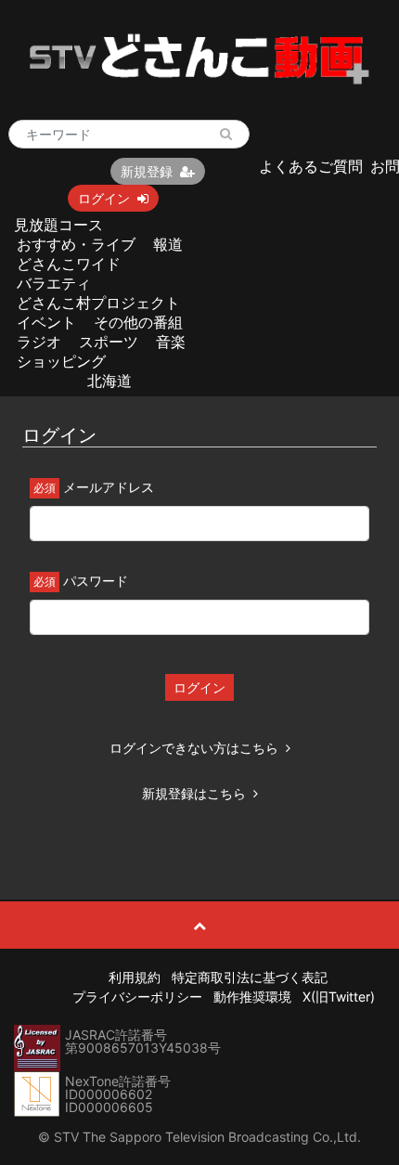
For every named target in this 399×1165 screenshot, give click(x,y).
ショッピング (61, 361)
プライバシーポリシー (137, 996)
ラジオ (39, 341)
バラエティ (54, 283)
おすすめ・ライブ (76, 244)
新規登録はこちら (194, 793)
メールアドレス (108, 487)
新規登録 (147, 171)
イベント (46, 322)
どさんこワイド (69, 263)
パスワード (95, 581)
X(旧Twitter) (338, 996)
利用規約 (135, 977)
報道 (168, 244)
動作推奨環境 (252, 996)
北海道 (109, 380)
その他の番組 (138, 322)
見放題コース (58, 224)
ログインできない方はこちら (193, 748)
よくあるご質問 (311, 166)
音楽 (171, 341)
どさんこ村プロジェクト (98, 302)
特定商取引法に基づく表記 (250, 977)
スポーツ (108, 341)
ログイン (104, 198)
